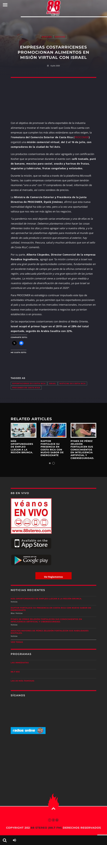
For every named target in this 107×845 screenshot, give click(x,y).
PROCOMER (82, 137)
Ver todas (17, 642)
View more (24, 430)
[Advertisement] (53, 23)
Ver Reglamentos (53, 576)
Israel (52, 383)
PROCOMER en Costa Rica (26, 387)
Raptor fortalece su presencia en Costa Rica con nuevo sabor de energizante (52, 448)
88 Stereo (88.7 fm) (46, 827)
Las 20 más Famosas (22, 681)
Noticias (47, 37)
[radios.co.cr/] (28, 733)
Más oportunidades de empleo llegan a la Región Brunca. (22, 447)
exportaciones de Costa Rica (29, 383)
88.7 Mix (15, 672)
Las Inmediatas (20, 663)
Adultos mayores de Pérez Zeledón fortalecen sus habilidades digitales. (50, 632)
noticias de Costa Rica (72, 383)
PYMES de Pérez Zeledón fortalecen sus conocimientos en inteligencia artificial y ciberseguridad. (82, 449)
